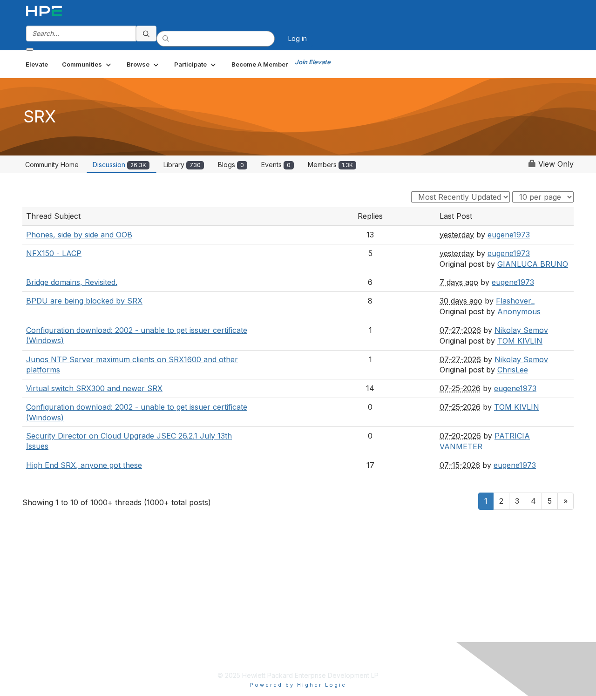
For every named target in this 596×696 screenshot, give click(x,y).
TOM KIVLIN (519, 340)
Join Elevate (313, 62)
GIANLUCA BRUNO (532, 264)
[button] (87, 64)
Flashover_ (515, 300)
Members (330, 165)
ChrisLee (512, 369)
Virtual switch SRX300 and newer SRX (94, 388)
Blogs (231, 165)
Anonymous (519, 311)
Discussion (119, 165)
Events (276, 165)
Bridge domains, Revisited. (71, 282)
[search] (146, 33)
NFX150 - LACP (53, 253)
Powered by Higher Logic (298, 685)
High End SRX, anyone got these (84, 465)
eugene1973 (509, 234)
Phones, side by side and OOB (79, 234)
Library (182, 165)
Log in (297, 38)
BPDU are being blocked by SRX (84, 300)
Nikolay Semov (521, 330)
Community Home (52, 165)
